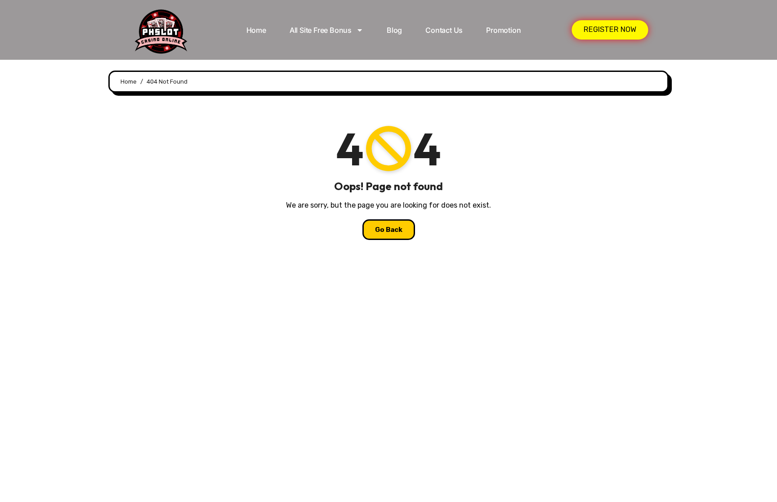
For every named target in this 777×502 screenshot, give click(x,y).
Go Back (388, 230)
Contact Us (444, 30)
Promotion (503, 30)
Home (256, 30)
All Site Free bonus (321, 30)
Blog (394, 30)
